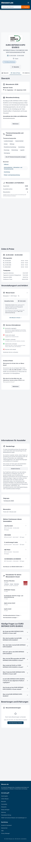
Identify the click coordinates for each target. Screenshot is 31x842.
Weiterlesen (16, 123)
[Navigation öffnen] (28, 2)
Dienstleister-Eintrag (6, 815)
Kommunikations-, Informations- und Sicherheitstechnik (13, 168)
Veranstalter (4, 804)
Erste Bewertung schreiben (15, 722)
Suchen (26, 7)
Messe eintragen (5, 809)
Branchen (3, 801)
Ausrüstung (7, 172)
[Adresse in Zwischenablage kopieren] (18, 296)
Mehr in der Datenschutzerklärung (14, 312)
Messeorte (3, 807)
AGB (2, 830)
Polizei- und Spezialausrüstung (12, 175)
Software (6, 164)
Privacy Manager (5, 833)
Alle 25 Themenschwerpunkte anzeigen (15, 157)
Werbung (3, 812)
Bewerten (16, 67)
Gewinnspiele (4, 796)
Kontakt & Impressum (6, 825)
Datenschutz (4, 828)
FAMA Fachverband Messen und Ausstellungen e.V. (14, 817)
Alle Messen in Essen (14, 317)
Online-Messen (5, 798)
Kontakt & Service (15, 468)
